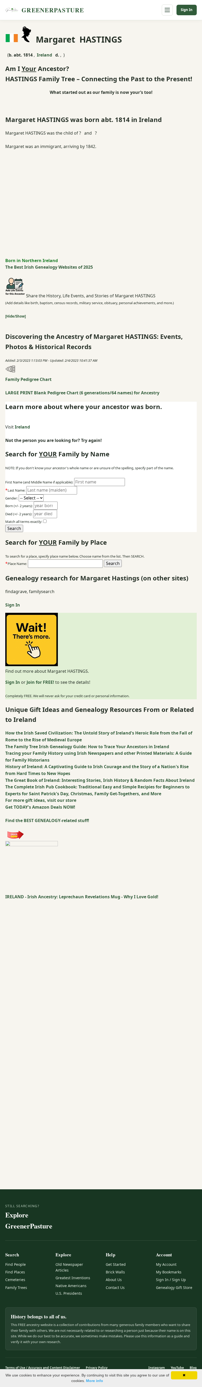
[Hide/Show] (15, 316)
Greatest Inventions (72, 1277)
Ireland (44, 55)
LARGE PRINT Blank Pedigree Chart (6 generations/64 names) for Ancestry (82, 393)
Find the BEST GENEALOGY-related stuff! (47, 820)
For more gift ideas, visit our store (40, 800)
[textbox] (65, 563)
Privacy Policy (97, 1367)
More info (94, 1381)
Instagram (156, 1367)
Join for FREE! (40, 682)
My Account (166, 1264)
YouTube (177, 1367)
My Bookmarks (168, 1271)
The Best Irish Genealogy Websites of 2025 (49, 267)
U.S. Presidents (68, 1293)
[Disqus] (101, 966)
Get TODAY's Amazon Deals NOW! (40, 807)
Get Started (116, 1264)
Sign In (187, 9)
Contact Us (115, 1287)
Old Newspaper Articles (69, 1267)
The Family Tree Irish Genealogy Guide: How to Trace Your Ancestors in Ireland (87, 746)
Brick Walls (115, 1271)
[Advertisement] (101, 193)
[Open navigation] (167, 10)
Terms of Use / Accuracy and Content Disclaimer (42, 1367)
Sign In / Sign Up (171, 1279)
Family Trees (16, 1287)
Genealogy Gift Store (174, 1287)
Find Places (15, 1271)
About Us (114, 1279)
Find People (15, 1264)
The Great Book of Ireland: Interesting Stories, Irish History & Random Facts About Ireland (100, 780)
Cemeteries (15, 1279)
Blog (193, 1367)
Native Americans (71, 1285)
